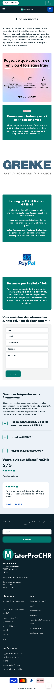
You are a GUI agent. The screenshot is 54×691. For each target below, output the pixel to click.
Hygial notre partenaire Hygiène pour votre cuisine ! (12, 657)
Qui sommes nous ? (38, 601)
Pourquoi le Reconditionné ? (13, 603)
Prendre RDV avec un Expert (11, 628)
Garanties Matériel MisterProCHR (10, 620)
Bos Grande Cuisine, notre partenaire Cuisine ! (13, 667)
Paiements (34, 615)
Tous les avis (9, 476)
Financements (35, 610)
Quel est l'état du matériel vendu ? (13, 611)
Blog (5, 639)
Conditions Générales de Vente (40, 622)
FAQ (32, 606)
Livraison (6, 634)
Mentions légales (37, 628)
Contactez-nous (36, 633)
